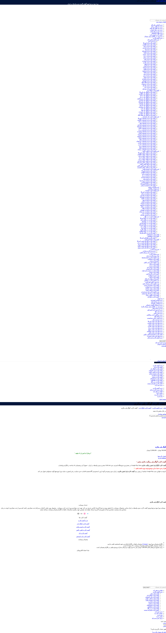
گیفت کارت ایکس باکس (83, 530)
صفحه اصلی (162, 399)
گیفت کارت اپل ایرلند (150, 74)
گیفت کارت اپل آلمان (150, 66)
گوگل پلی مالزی (160, 447)
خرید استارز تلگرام (153, 188)
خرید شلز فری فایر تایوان (155, 324)
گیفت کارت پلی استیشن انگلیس (146, 120)
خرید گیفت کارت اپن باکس (151, 262)
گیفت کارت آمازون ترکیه (148, 193)
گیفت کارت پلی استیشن (83, 536)
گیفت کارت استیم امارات (148, 177)
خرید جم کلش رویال (157, 26)
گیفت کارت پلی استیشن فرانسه (146, 136)
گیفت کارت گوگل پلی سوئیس (147, 107)
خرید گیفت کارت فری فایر (155, 337)
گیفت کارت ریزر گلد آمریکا (148, 218)
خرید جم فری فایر (157, 319)
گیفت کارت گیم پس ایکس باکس (146, 166)
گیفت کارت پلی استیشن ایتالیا (147, 138)
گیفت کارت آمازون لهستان (148, 210)
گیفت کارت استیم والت (83, 527)
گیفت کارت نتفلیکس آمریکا (148, 238)
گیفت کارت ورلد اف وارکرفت (150, 293)
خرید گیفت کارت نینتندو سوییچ (150, 257)
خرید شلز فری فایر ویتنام (155, 329)
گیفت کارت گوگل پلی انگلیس (147, 93)
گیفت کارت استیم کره (156, 35)
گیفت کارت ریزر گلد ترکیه (148, 220)
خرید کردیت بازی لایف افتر (155, 310)
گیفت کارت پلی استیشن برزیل (147, 129)
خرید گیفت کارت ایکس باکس (150, 151)
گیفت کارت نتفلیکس (153, 236)
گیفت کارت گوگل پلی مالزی (147, 113)
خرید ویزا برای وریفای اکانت (148, 252)
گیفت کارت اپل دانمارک (149, 79)
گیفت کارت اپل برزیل (149, 56)
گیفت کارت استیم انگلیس (148, 172)
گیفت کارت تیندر (154, 261)
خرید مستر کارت (154, 254)
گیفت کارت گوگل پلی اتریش (147, 105)
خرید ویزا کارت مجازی (149, 251)
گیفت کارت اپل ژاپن (150, 87)
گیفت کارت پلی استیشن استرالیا (146, 126)
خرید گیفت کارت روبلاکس (151, 280)
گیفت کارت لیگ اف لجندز (151, 239)
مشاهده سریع (162, 458)
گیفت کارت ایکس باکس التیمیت (146, 167)
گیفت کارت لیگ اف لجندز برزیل (146, 242)
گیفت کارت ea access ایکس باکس (153, 334)
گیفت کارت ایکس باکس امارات (147, 161)
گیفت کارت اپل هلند (150, 64)
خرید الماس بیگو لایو (157, 303)
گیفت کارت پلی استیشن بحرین (147, 144)
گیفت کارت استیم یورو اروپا (148, 180)
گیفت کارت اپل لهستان (149, 80)
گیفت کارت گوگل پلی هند (148, 110)
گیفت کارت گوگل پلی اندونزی (147, 111)
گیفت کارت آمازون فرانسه (148, 205)
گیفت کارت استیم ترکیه (149, 174)
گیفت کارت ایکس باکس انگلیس (146, 154)
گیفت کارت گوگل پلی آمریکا (147, 92)
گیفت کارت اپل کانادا (150, 53)
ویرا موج (160, 298)
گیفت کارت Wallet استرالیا (148, 184)
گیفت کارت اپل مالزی (149, 62)
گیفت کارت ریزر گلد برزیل (148, 226)
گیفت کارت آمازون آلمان (148, 202)
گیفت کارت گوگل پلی (153, 90)
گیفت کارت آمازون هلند (149, 208)
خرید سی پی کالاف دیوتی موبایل (153, 36)
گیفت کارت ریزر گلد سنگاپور (147, 231)
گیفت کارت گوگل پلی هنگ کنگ (147, 115)
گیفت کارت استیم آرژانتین (148, 185)
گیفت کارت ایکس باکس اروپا (147, 157)
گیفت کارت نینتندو (154, 603)
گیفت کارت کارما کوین (152, 274)
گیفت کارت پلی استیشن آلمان (147, 133)
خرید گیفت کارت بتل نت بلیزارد (150, 292)
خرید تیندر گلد (159, 311)
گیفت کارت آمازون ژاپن (149, 213)
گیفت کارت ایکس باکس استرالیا (146, 162)
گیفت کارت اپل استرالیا (149, 51)
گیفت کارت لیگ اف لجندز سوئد (147, 247)
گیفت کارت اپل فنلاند (150, 69)
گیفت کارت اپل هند (150, 49)
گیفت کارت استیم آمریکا (149, 170)
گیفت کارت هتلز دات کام (152, 279)
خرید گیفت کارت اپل (153, 39)
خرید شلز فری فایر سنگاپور (155, 331)
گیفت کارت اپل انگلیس (149, 44)
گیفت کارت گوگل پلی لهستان (147, 103)
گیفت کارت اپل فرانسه (149, 71)
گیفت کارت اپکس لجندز (152, 290)
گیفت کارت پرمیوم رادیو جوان (150, 270)
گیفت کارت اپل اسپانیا (149, 67)
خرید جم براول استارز (156, 30)
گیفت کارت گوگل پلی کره (148, 108)
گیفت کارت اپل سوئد (150, 77)
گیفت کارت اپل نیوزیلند (149, 89)
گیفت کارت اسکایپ (153, 259)
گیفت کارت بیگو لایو (153, 297)
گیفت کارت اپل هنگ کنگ (149, 82)
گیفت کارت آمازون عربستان (147, 211)
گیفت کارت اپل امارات (149, 48)
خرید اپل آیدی (152, 41)
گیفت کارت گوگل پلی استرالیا (147, 102)
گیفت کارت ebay (154, 264)
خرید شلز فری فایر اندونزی (155, 336)
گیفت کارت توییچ (154, 272)
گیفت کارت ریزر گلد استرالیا (147, 224)
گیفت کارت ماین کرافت (152, 288)
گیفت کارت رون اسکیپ (152, 287)
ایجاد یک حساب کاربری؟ (159, 632)
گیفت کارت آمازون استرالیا (148, 197)
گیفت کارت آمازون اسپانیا (148, 203)
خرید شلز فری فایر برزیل (155, 328)
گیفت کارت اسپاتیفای (153, 234)
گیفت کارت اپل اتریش (149, 75)
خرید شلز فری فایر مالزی (155, 326)
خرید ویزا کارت (154, 249)
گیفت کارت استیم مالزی (148, 182)
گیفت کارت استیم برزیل (149, 175)
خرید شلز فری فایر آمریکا (155, 321)
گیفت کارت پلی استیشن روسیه (147, 149)
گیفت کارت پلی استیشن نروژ (147, 146)
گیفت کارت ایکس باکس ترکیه (147, 156)
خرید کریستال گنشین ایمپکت (154, 305)
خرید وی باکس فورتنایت (152, 282)
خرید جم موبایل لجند (157, 301)
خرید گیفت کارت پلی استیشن (150, 116)
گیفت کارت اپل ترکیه (150, 46)
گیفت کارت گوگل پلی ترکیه (148, 95)
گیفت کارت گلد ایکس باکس (148, 164)
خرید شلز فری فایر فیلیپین (155, 323)
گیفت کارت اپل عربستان (148, 84)
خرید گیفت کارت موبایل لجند (151, 283)
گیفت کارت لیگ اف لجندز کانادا (147, 246)
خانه (165, 408)
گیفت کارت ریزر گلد (153, 608)
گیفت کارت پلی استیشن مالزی (147, 143)
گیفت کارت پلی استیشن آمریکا (147, 118)
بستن (164, 623)
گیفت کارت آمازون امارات (148, 195)
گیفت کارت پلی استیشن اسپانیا (147, 134)
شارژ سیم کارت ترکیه (152, 256)
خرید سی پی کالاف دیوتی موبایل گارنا (152, 306)
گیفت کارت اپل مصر (150, 59)
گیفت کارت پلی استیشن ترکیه (147, 121)
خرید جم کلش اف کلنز (156, 28)
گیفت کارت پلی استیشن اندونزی (146, 131)
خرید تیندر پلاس (158, 313)
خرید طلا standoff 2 (157, 33)
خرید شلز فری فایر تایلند (156, 333)
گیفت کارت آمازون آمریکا (148, 192)
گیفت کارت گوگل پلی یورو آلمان (146, 98)
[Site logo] (155, 18)
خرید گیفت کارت (158, 38)
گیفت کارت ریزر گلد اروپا (148, 228)
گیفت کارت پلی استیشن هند (148, 123)
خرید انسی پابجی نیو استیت (155, 318)
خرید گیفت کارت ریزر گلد (151, 216)
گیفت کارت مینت (154, 265)
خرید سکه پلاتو (158, 316)
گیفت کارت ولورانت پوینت (151, 285)
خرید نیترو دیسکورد (153, 275)
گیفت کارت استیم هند (149, 179)
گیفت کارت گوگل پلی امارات (147, 100)
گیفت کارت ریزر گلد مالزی (148, 229)
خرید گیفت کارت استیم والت (151, 169)
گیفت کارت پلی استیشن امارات (147, 125)
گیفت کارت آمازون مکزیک (148, 215)
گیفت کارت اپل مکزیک (149, 85)
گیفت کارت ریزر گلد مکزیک (148, 233)
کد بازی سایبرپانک (157, 308)
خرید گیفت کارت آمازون (152, 190)
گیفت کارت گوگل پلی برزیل (148, 97)
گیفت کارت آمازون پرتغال (148, 206)
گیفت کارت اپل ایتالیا (150, 72)
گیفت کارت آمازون (153, 602)
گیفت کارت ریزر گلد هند (149, 221)
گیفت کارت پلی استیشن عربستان (146, 141)
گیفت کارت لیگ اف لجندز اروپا (147, 244)
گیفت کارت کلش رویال (152, 295)
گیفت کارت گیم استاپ (152, 269)
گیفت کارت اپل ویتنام (149, 57)
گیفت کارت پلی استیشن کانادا (147, 128)
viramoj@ (145, 544)
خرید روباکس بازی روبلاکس (155, 315)
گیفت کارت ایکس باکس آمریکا (147, 152)
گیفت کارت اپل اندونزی (149, 61)
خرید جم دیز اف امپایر (156, 31)
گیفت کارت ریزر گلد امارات (148, 223)
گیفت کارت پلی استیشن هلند (147, 139)
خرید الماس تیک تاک (157, 25)
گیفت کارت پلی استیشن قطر (147, 148)
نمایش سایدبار (162, 414)
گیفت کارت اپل (83, 533)
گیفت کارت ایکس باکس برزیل (147, 159)
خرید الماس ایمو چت (157, 300)
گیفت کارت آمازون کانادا (148, 198)
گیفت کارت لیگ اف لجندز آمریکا (146, 241)
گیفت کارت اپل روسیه (149, 54)
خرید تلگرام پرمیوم (153, 187)
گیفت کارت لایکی (154, 277)
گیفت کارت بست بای (153, 267)
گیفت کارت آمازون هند (149, 200)
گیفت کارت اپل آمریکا (149, 43)
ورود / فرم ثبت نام (157, 618)
